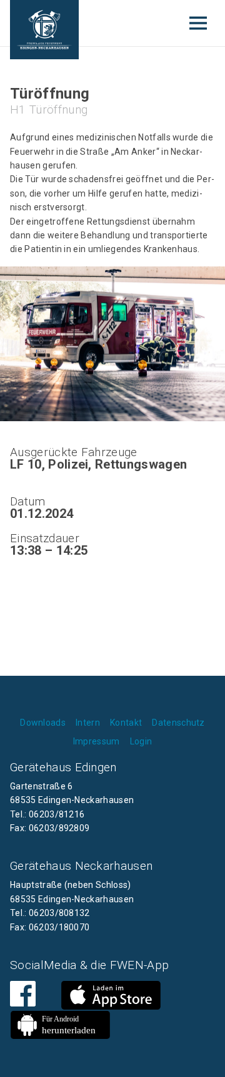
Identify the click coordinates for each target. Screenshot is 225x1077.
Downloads (43, 723)
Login (141, 741)
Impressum (96, 741)
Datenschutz (178, 723)
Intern (88, 723)
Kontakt (126, 723)
